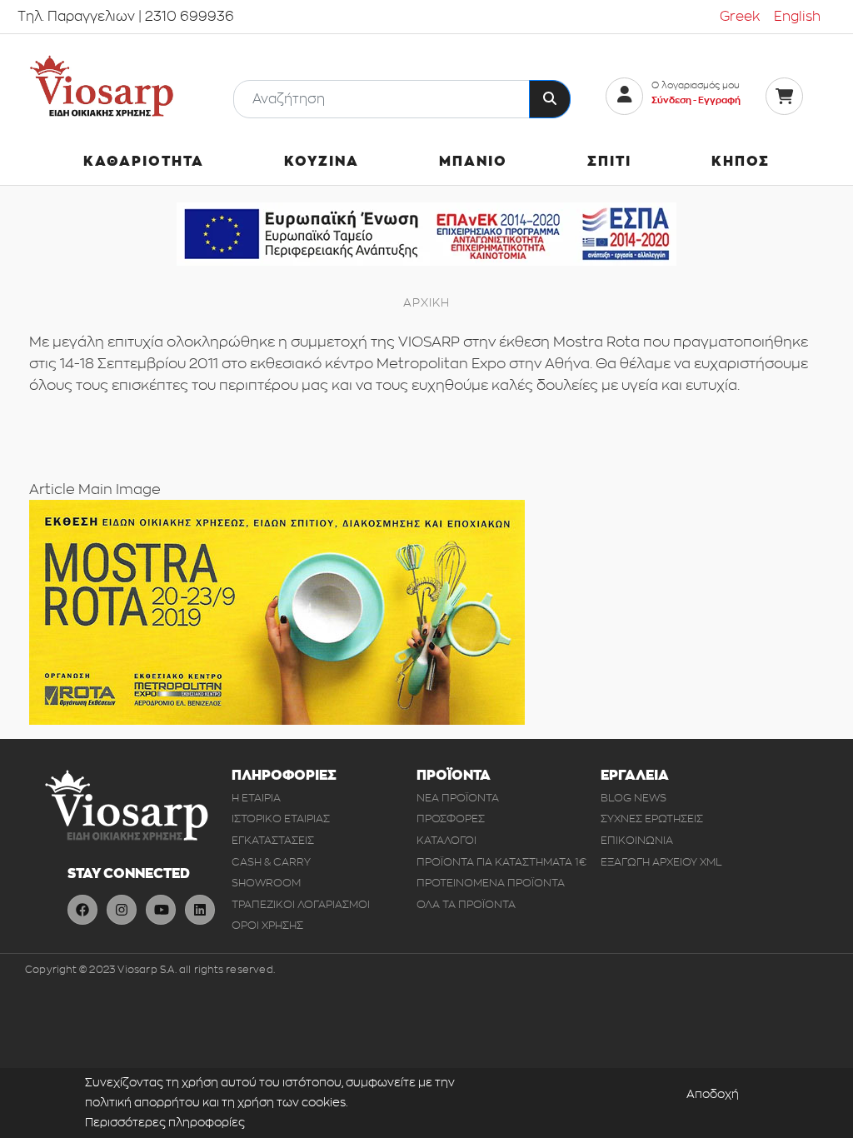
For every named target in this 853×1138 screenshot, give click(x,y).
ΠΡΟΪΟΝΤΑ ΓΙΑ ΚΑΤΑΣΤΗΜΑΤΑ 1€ (501, 861)
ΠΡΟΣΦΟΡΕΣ (451, 818)
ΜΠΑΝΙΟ (473, 161)
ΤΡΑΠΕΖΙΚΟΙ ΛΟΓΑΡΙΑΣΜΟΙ (301, 904)
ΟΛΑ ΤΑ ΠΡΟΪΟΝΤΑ (466, 904)
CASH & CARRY (271, 861)
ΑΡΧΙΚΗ (426, 302)
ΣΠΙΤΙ (609, 161)
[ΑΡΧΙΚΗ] (101, 86)
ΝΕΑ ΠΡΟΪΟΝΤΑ (458, 797)
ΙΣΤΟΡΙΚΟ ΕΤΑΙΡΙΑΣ (281, 818)
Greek (740, 16)
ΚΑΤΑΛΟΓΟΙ (446, 840)
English (797, 16)
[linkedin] (200, 910)
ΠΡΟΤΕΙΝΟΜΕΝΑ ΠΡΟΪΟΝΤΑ (491, 882)
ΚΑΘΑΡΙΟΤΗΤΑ (143, 161)
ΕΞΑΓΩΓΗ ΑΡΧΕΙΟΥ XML (661, 861)
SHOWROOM (266, 882)
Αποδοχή (712, 1094)
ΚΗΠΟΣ (740, 161)
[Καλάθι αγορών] (784, 96)
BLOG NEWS (633, 797)
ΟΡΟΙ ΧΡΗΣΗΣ (267, 925)
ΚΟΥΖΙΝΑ (321, 161)
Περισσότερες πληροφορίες (165, 1122)
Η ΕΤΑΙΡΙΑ (256, 797)
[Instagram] (122, 910)
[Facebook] (82, 910)
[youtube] (161, 910)
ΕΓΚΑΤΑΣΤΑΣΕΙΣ (273, 840)
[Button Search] (550, 99)
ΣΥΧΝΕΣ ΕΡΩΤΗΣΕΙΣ (652, 818)
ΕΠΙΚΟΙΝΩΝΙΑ (637, 840)
